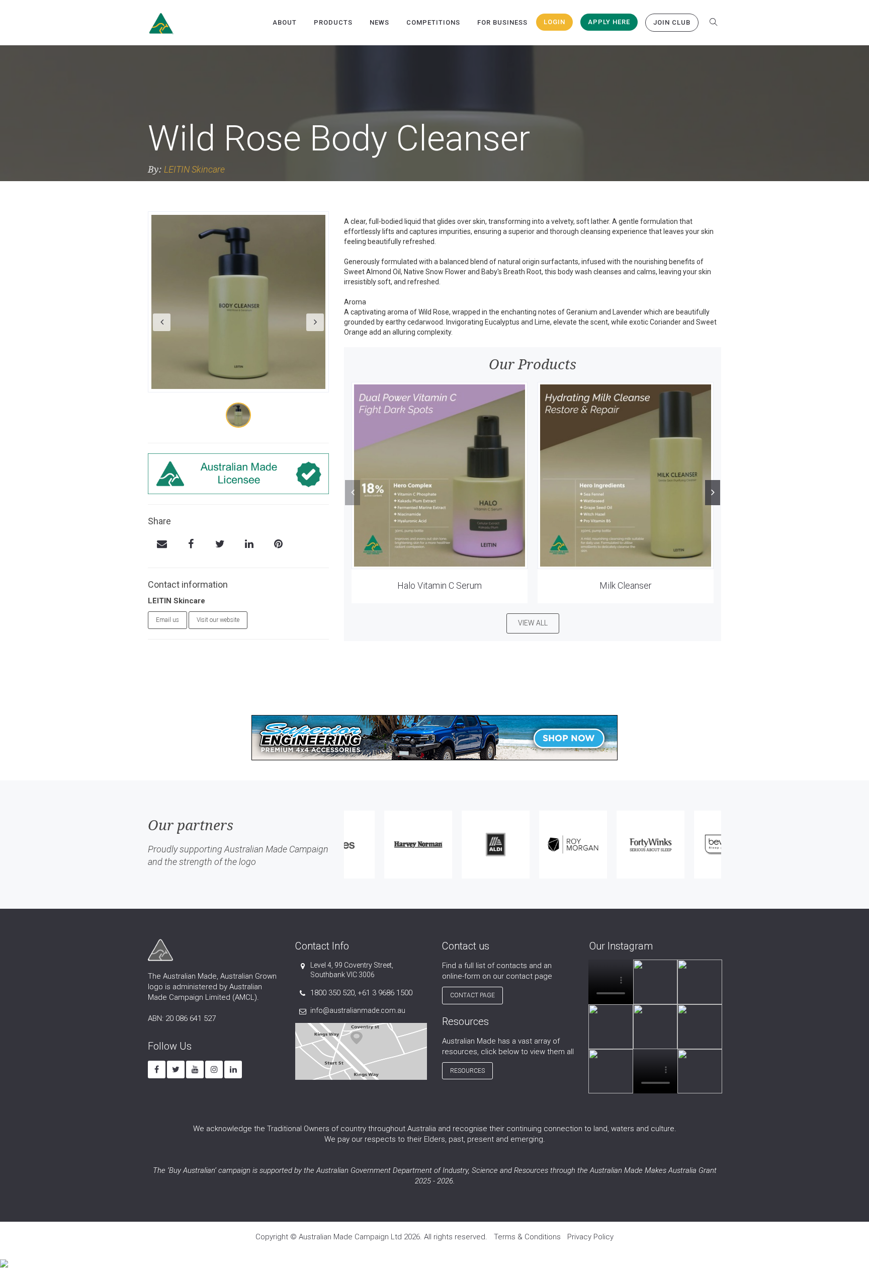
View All (533, 623)
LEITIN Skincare (194, 169)
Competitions (433, 22)
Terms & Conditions (527, 1236)
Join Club (671, 22)
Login (554, 22)
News (379, 22)
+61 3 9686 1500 (385, 992)
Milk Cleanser (625, 585)
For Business (502, 22)
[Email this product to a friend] (161, 544)
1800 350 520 (332, 992)
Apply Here (609, 22)
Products (333, 22)
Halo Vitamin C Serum (439, 585)
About (285, 22)
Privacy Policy (590, 1236)
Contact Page (472, 995)
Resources (467, 1070)
